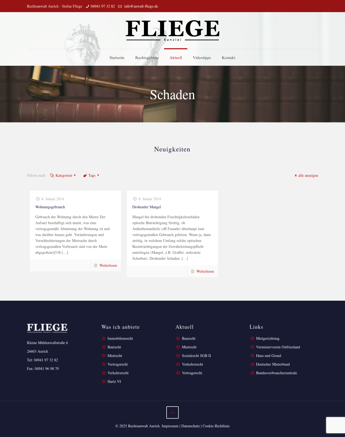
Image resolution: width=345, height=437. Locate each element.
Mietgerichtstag (268, 338)
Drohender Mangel (146, 206)
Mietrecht (115, 355)
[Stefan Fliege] (172, 30)
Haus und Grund (268, 355)
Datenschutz (190, 425)
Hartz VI (114, 381)
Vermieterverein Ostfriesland (278, 346)
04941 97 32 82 (103, 6)
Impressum (170, 425)
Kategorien (64, 175)
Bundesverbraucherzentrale (276, 372)
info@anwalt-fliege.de (140, 6)
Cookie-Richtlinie (216, 425)
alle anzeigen (308, 175)
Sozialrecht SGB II (196, 355)
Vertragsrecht (117, 364)
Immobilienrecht (119, 338)
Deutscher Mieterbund (273, 364)
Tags (91, 175)
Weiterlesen (108, 265)
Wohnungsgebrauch (50, 206)
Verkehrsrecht (117, 372)
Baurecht (114, 346)
